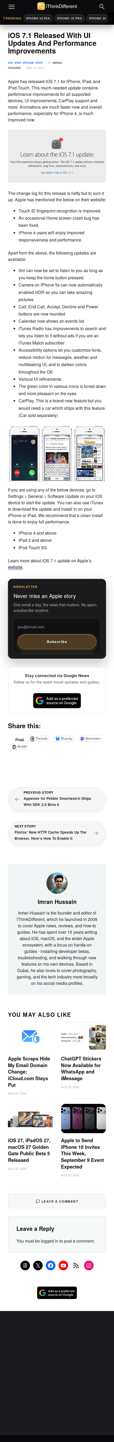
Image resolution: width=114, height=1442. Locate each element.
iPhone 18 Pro (69, 18)
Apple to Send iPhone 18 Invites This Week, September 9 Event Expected (82, 1153)
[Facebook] (50, 1265)
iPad (18, 63)
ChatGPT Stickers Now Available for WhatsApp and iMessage (81, 1068)
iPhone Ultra (38, 18)
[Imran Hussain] (57, 882)
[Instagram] (89, 1265)
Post (19, 738)
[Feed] (76, 1265)
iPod (39, 63)
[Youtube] (63, 1265)
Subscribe (57, 641)
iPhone (28, 63)
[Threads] (25, 1265)
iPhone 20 (97, 18)
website (15, 567)
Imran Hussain (57, 902)
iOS (10, 63)
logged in (49, 1241)
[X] (38, 1265)
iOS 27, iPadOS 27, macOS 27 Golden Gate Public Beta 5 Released (29, 1150)
